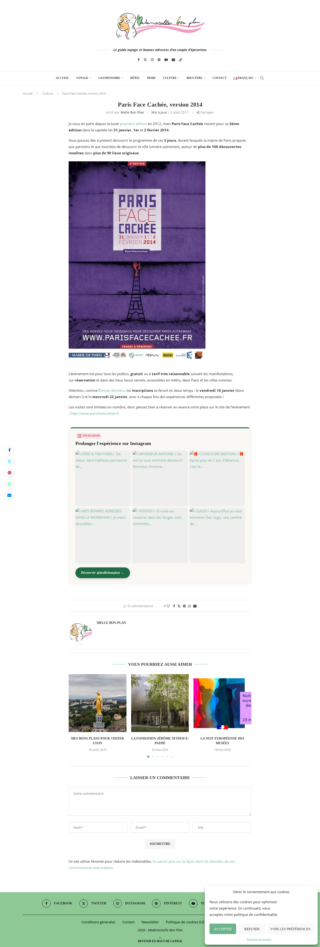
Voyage (82, 78)
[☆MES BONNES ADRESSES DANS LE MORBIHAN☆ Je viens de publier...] (102, 535)
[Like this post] (168, 606)
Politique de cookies (259, 939)
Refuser (252, 929)
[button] (75, 716)
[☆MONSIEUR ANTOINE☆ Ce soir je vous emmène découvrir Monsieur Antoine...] (160, 478)
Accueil (62, 78)
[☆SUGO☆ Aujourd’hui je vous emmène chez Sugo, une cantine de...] (217, 535)
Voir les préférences (290, 929)
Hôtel (135, 78)
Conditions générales (98, 922)
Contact (219, 78)
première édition (133, 123)
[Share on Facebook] (9, 450)
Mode (151, 78)
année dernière (112, 390)
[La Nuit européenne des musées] (222, 703)
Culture (170, 78)
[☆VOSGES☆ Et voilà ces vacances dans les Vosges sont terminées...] (160, 535)
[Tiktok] (180, 59)
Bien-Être (194, 78)
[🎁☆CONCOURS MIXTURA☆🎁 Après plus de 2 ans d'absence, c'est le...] (217, 478)
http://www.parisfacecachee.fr (95, 413)
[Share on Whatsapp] (9, 483)
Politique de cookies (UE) (185, 922)
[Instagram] (152, 59)
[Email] (173, 59)
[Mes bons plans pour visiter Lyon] (98, 703)
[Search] (262, 78)
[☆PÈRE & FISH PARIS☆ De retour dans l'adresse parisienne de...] (102, 478)
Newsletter (150, 922)
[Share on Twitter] (9, 461)
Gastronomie (109, 78)
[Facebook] (139, 59)
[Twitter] (145, 59)
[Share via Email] (9, 495)
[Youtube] (166, 59)
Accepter (223, 929)
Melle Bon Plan (132, 112)
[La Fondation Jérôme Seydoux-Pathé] (160, 703)
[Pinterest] (159, 59)
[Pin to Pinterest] (9, 472)
